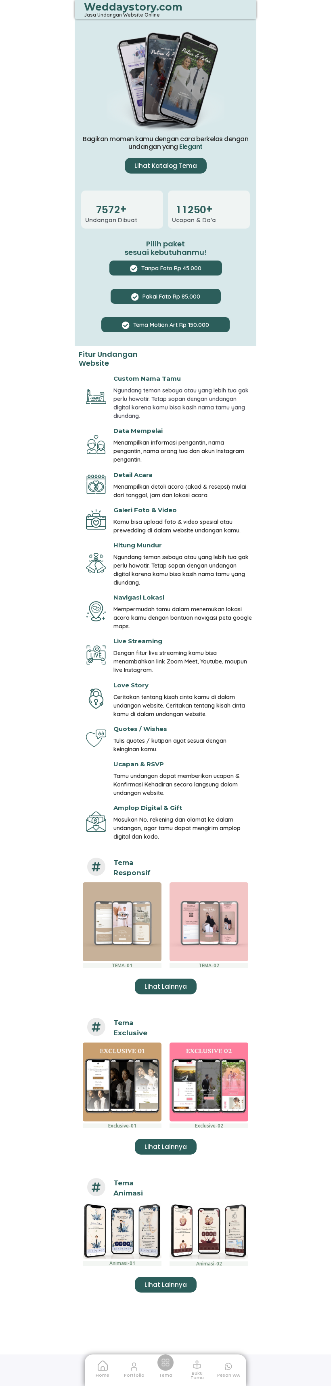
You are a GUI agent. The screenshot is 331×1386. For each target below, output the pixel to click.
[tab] (165, 268)
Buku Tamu (197, 1375)
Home (102, 1375)
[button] (166, 166)
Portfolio (134, 1375)
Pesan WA (228, 1375)
